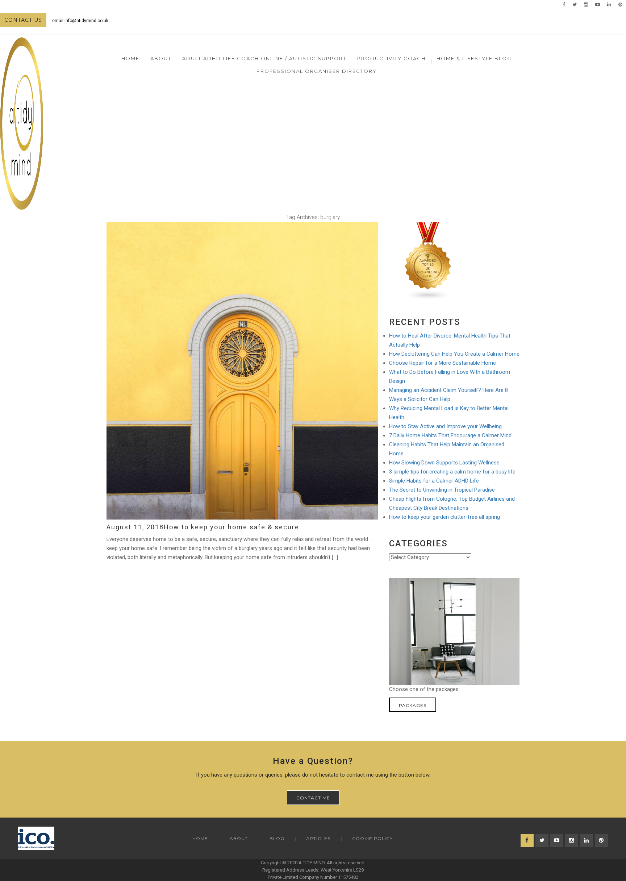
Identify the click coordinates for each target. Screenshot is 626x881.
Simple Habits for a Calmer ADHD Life (434, 480)
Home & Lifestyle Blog (474, 58)
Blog (277, 838)
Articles (318, 838)
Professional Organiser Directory (316, 71)
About (239, 838)
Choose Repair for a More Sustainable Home (442, 363)
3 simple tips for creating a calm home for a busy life (452, 471)
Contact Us (23, 20)
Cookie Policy (372, 838)
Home (130, 58)
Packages (412, 705)
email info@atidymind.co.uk (80, 20)
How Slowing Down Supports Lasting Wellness (444, 462)
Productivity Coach (391, 58)
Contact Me (313, 798)
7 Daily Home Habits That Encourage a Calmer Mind (450, 435)
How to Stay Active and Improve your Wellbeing (445, 426)
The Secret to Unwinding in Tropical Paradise (442, 490)
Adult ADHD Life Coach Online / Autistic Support (264, 58)
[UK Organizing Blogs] (428, 260)
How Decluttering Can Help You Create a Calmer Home (454, 354)
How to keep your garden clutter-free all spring (444, 517)
